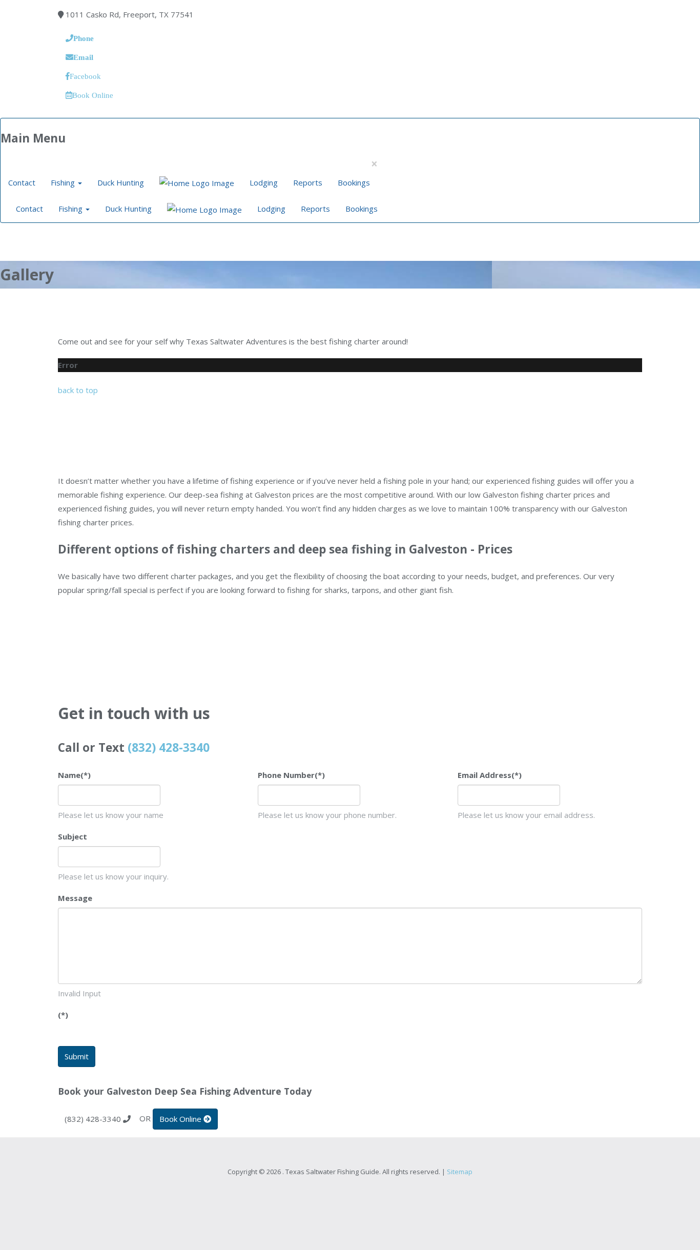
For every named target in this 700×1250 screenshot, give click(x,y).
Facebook (85, 76)
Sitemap (459, 1171)
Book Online (92, 95)
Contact (21, 182)
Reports (307, 182)
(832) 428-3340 (169, 747)
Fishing (64, 182)
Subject (72, 836)
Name (74, 775)
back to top (78, 390)
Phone (83, 38)
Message (75, 898)
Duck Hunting (120, 182)
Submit (77, 1056)
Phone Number (291, 775)
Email (83, 57)
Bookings (354, 182)
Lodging (264, 182)
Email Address (490, 775)
